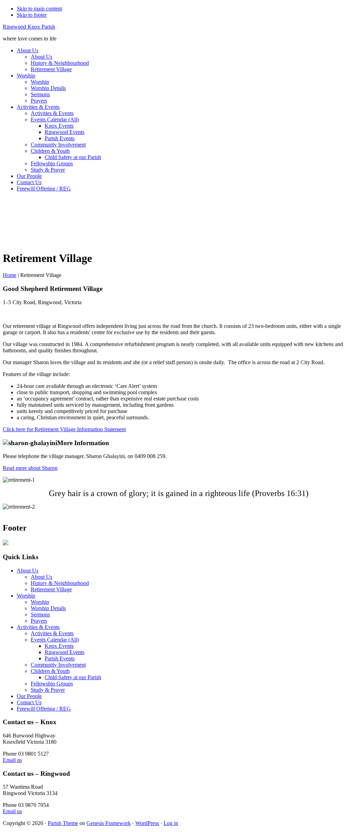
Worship (26, 596)
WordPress (147, 823)
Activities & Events (38, 627)
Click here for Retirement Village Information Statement (64, 429)
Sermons (40, 614)
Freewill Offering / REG (44, 709)
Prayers (39, 621)
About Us (27, 571)
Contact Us (29, 702)
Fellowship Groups (52, 684)
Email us (12, 760)
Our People (29, 696)
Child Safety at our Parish (73, 677)
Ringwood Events (64, 652)
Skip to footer (32, 15)
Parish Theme (63, 823)
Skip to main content (39, 9)
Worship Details (48, 608)
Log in (171, 823)
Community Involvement (58, 665)
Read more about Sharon (30, 468)
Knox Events (59, 646)
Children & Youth (50, 671)
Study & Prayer (48, 690)
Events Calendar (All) (55, 640)
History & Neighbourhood (60, 583)
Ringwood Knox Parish (29, 27)
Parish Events (60, 658)
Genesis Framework (108, 823)
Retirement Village (51, 589)
